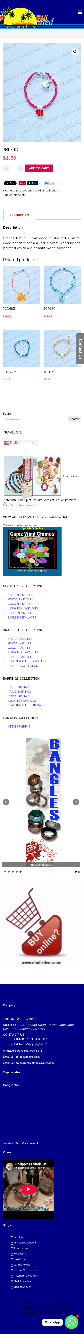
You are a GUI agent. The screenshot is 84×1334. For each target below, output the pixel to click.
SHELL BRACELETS (20, 638)
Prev (6, 802)
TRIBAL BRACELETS (20, 656)
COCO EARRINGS (19, 696)
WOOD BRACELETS (20, 643)
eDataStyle (56, 1313)
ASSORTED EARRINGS (22, 700)
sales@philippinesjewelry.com (35, 1062)
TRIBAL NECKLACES (20, 613)
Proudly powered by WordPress (35, 1308)
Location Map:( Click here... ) (20, 1143)
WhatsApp (9, 1050)
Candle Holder (22, 1264)
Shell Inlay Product (25, 1281)
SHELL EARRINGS (19, 687)
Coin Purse (20, 1259)
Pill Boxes (19, 1237)
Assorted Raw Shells (26, 1275)
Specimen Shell (23, 1286)
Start (76, 872)
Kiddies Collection (46, 190)
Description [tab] (19, 214)
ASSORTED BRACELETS (23, 652)
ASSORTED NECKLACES (23, 608)
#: (18, 1050)
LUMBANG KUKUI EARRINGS (26, 705)
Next (76, 802)
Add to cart (39, 168)
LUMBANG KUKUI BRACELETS (27, 661)
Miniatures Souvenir (25, 1242)
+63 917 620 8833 (31, 1050)
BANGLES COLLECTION (23, 665)
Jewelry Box (21, 1248)
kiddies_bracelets (14, 194)
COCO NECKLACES (20, 604)
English (14, 442)
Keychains (20, 1253)
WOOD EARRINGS (19, 691)
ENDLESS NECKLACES (22, 617)
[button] (75, 51)
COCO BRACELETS (20, 647)
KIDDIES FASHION (19, 726)
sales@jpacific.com (28, 1056)
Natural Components (26, 1270)
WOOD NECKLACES (20, 599)
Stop (79, 872)
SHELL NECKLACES (20, 594)
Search (7, 413)
